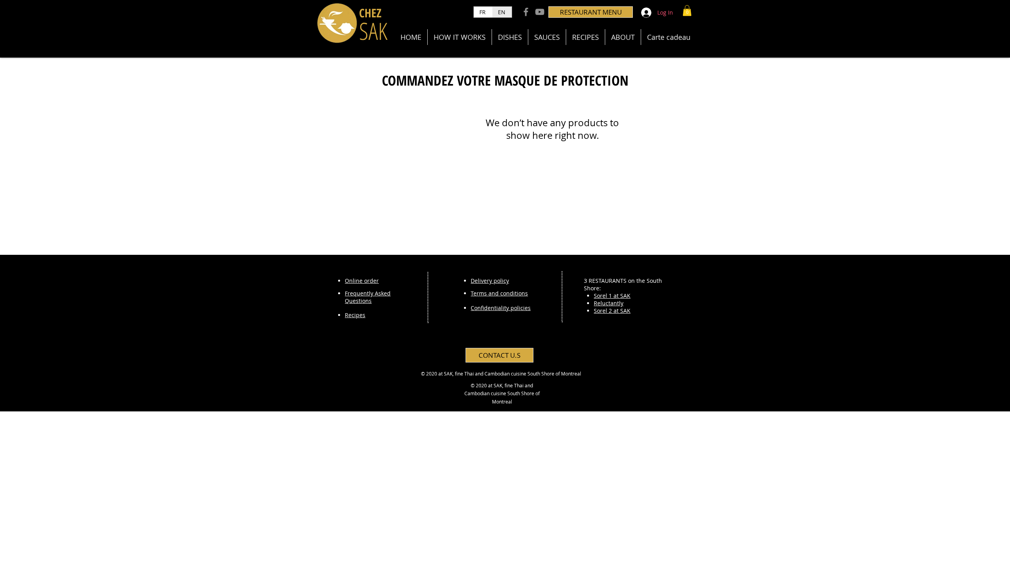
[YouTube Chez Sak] (539, 11)
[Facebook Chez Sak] (525, 11)
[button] (687, 10)
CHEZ (370, 13)
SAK (373, 31)
